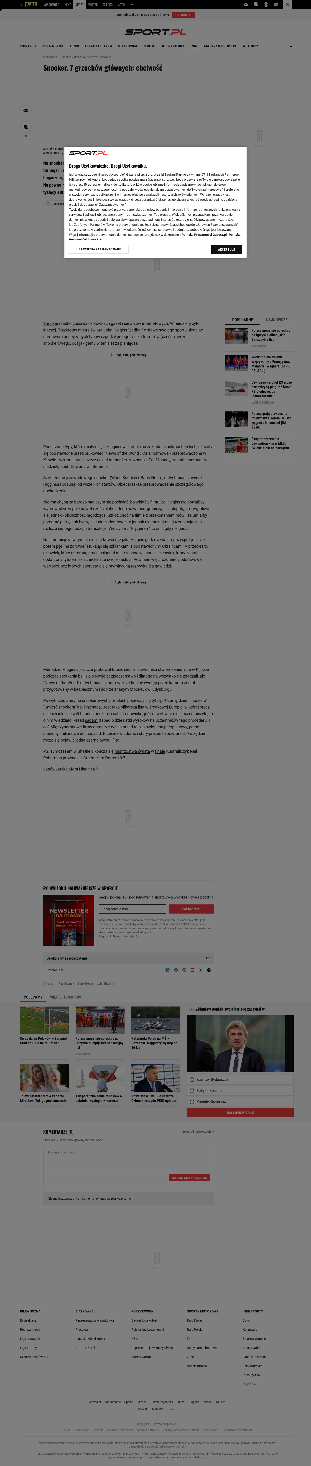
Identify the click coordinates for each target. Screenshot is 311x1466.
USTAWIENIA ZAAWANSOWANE (98, 249)
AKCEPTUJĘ (226, 249)
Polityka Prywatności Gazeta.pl (204, 234)
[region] (155, 202)
